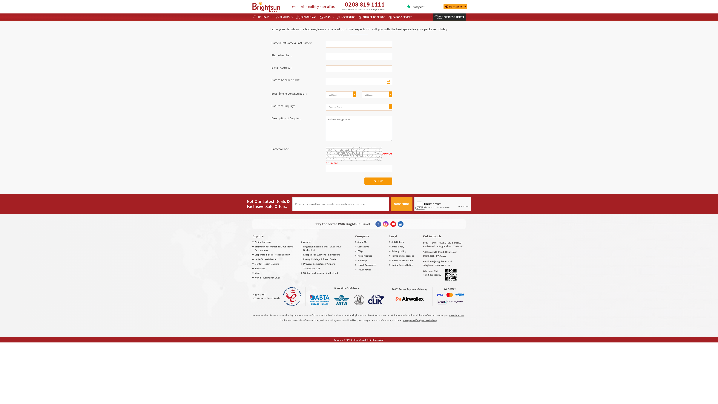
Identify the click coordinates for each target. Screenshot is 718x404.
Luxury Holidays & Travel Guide (319, 259)
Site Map (362, 260)
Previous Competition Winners (319, 263)
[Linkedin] (401, 224)
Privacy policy (399, 251)
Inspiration (348, 17)
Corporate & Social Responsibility (272, 254)
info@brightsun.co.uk (441, 261)
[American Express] (459, 295)
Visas (327, 17)
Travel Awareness (367, 265)
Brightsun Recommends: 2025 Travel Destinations (274, 248)
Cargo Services (402, 17)
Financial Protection (402, 260)
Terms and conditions (403, 255)
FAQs (360, 251)
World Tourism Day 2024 (267, 277)
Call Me (378, 181)
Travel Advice (364, 269)
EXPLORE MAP (308, 17)
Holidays (263, 17)
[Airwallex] (409, 299)
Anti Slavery (398, 246)
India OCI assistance (265, 259)
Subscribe (401, 204)
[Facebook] (378, 224)
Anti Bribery (398, 242)
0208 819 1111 (365, 4)
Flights (285, 17)
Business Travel (453, 17)
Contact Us (363, 246)
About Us (362, 242)
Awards (307, 242)
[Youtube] (393, 224)
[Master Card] (449, 295)
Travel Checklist (311, 268)
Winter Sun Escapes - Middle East (320, 273)
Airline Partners (263, 242)
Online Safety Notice (402, 265)
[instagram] (386, 224)
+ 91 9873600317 (432, 274)
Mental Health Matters (267, 263)
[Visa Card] (439, 295)
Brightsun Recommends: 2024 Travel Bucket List (322, 248)
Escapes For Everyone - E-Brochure (321, 254)
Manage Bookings (374, 17)
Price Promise (365, 255)
